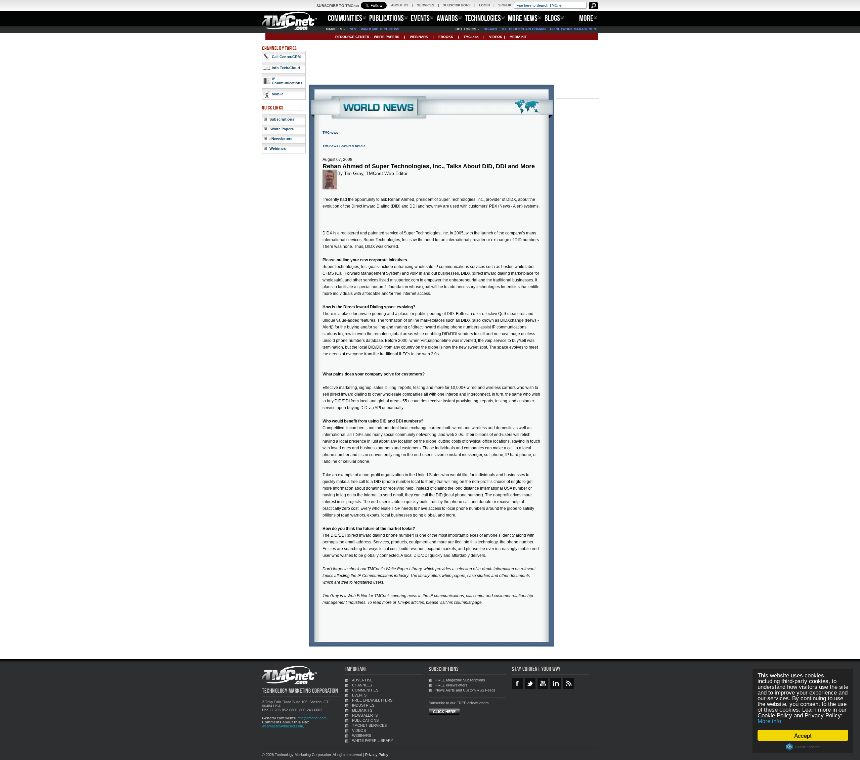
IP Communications (287, 81)
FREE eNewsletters (451, 685)
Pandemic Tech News (380, 29)
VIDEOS (495, 37)
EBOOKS (445, 37)
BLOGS (552, 18)
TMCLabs (471, 37)
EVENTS (420, 18)
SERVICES (425, 5)
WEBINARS (419, 37)
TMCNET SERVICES (369, 725)
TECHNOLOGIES (483, 18)
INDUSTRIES (363, 705)
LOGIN (484, 5)
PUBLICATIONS (386, 18)
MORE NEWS (523, 18)
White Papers (281, 129)
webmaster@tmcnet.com (282, 726)
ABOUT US (399, 5)
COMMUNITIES (345, 18)
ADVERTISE (362, 680)
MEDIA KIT (518, 37)
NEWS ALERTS (365, 715)
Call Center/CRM (286, 57)
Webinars (277, 148)
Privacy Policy (376, 755)
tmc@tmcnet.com (312, 718)
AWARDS (447, 18)
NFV (353, 29)
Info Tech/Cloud (286, 68)
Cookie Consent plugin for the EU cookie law (803, 747)
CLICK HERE (444, 712)
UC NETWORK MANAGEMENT (574, 29)
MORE (586, 18)
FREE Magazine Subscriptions (460, 680)
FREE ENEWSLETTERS (372, 700)
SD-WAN (490, 29)
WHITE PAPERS (386, 37)
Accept (803, 735)
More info (769, 721)
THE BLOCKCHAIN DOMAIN (523, 29)
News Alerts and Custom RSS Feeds (465, 690)
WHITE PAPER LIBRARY (372, 741)
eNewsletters (280, 139)
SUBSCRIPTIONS (457, 5)
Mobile (278, 94)
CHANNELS (362, 685)
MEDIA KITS (362, 710)
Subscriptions (281, 119)
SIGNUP (504, 5)
